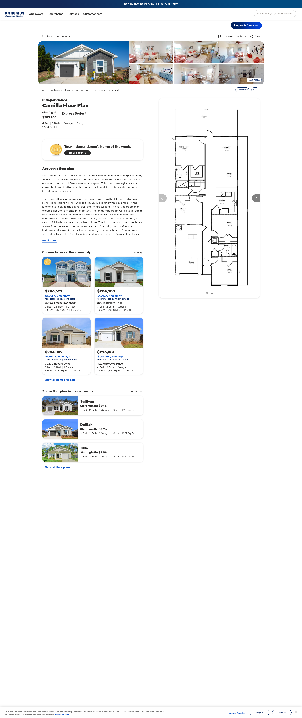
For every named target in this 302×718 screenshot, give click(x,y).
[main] (151, 374)
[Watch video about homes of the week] (54, 149)
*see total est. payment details (61, 297)
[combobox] (275, 13)
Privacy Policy (62, 714)
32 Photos (242, 89)
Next (257, 198)
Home (45, 90)
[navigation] (80, 90)
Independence (104, 90)
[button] (246, 25)
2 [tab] (212, 293)
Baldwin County (70, 90)
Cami (116, 90)
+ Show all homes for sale (59, 379)
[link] (83, 62)
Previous (161, 198)
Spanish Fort (87, 90)
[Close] (296, 712)
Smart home (56, 14)
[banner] (151, 4)
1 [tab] (207, 293)
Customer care (92, 14)
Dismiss (282, 712)
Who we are (36, 14)
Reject (259, 712)
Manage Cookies (237, 713)
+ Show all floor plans (56, 467)
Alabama (55, 90)
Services (73, 14)
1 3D (255, 89)
